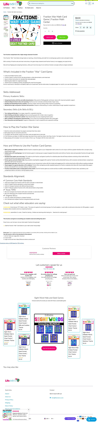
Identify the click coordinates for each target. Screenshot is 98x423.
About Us (8, 396)
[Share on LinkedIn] (90, 27)
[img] (49, 267)
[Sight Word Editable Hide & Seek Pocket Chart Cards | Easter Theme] (73, 312)
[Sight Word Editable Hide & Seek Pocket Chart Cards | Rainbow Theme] (88, 325)
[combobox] (50, 3)
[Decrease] (45, 31)
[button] (48, 288)
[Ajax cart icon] (89, 3)
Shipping (77, 20)
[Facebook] (80, 27)
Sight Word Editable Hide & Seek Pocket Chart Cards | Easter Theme (73, 324)
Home (4, 12)
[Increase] (52, 31)
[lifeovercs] (12, 3)
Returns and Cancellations (12, 409)
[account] (93, 3)
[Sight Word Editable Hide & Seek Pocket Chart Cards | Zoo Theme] (24, 339)
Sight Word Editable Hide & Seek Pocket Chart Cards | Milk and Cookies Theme (24, 322)
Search (7, 393)
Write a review (61, 253)
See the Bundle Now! (49, 348)
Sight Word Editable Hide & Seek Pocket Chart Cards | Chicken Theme (9, 336)
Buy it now (62, 37)
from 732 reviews (48, 269)
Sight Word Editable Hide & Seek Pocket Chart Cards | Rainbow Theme (88, 337)
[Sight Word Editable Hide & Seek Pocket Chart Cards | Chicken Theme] (9, 324)
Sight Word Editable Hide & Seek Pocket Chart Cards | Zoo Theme (23, 351)
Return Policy (9, 406)
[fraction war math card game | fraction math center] (37, 17)
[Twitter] (84, 27)
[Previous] (12, 30)
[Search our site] (30, 3)
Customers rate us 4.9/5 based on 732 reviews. (12, 243)
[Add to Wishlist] (13, 321)
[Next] (38, 30)
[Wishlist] (86, 3)
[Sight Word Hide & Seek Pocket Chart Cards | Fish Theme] (73, 340)
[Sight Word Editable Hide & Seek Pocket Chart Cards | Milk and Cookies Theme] (24, 309)
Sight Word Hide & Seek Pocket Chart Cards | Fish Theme (73, 351)
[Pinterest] (87, 27)
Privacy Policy (9, 399)
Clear (72, 3)
